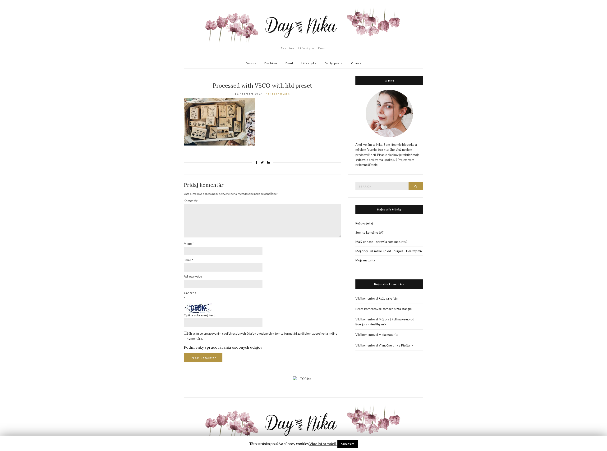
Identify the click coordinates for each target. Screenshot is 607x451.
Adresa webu (193, 276)
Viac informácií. (323, 443)
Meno (189, 244)
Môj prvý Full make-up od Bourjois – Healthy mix (389, 251)
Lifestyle (309, 63)
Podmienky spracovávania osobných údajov (223, 347)
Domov (251, 63)
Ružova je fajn (364, 223)
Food (289, 63)
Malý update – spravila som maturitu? (381, 242)
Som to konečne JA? (369, 232)
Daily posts (334, 63)
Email (188, 260)
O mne (356, 63)
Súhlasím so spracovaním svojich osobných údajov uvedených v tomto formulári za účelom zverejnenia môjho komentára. (262, 336)
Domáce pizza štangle (397, 309)
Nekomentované (278, 93)
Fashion (270, 63)
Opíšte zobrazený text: (200, 315)
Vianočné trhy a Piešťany (396, 345)
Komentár (191, 201)
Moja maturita (365, 260)
